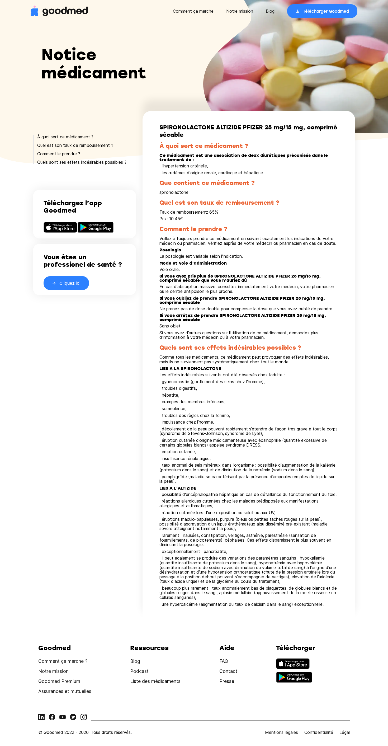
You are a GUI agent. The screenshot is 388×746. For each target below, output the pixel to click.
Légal (344, 732)
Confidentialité (318, 732)
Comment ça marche (193, 11)
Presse (226, 681)
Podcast (139, 671)
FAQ (223, 661)
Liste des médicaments (155, 681)
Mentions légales (281, 732)
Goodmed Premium (59, 681)
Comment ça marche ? (62, 661)
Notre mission (239, 11)
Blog (270, 11)
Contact (228, 671)
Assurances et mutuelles (64, 691)
